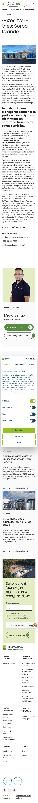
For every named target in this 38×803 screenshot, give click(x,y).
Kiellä (19, 443)
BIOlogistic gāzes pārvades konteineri (28, 680)
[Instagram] (14, 790)
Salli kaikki (19, 430)
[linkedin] (9, 790)
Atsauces (5, 9)
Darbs (5, 761)
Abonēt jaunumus (17, 635)
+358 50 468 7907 (9, 241)
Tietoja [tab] (31, 364)
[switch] (33, 407)
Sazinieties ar (7, 751)
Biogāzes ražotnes (9, 663)
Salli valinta (19, 436)
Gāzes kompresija (28, 686)
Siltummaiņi (7, 727)
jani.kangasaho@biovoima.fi (13, 245)
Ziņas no (24, 751)
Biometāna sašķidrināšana (27, 691)
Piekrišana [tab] (6, 364)
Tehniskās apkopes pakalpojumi (28, 717)
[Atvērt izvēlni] (24, 4)
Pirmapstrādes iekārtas (8, 716)
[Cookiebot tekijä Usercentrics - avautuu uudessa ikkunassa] (27, 358)
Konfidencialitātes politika (23, 797)
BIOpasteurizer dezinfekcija (8, 722)
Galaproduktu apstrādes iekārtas (9, 738)
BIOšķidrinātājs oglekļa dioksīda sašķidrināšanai (27, 698)
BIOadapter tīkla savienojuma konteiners (27, 671)
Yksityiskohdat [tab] (19, 364)
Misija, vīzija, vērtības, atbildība (9, 756)
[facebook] (4, 790)
